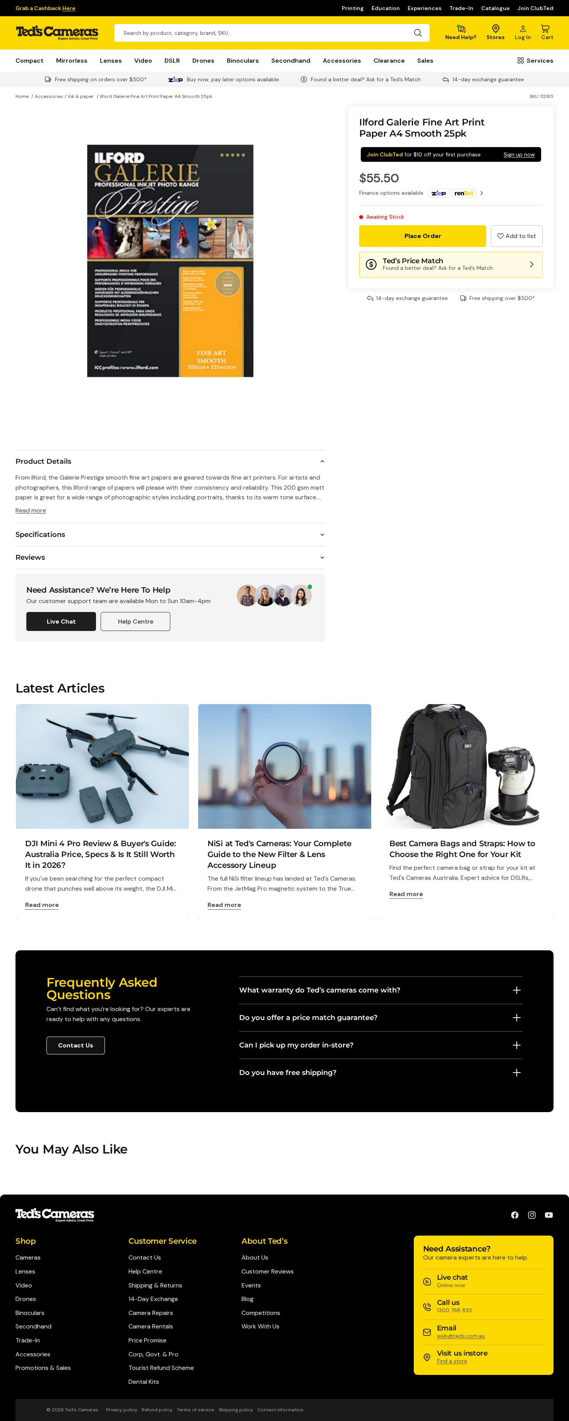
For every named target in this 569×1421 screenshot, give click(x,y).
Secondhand (290, 61)
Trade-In (461, 8)
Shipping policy (236, 1410)
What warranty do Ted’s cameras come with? (319, 990)
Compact (29, 61)
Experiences (425, 8)
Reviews (30, 557)
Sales (425, 61)
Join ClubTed (536, 8)
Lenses (111, 61)
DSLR (172, 61)
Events (251, 1285)
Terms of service (195, 1410)
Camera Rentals (151, 1326)
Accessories (342, 61)
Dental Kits (144, 1382)
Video (143, 61)
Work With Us (260, 1326)
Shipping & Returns (155, 1285)
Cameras (28, 1257)
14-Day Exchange (153, 1299)
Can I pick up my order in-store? (296, 1045)
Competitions (261, 1313)
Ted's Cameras (81, 1410)
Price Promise (147, 1340)
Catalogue (495, 8)
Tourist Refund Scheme (161, 1368)
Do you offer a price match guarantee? (308, 1017)
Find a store (452, 1361)
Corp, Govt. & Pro (153, 1354)
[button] (517, 236)
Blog (248, 1299)
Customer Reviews (268, 1271)
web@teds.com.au (461, 1335)
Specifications (40, 534)
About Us (255, 1257)
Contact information (280, 1410)
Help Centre (135, 621)
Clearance (389, 61)
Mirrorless (71, 61)
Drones (203, 61)
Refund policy (157, 1410)
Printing (353, 8)
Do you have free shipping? (287, 1072)
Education (386, 8)
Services (540, 61)
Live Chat (61, 621)
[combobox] (272, 33)
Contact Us (75, 1045)
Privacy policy (121, 1410)
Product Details (43, 461)
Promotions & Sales (43, 1368)
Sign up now (519, 154)
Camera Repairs (151, 1313)
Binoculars (243, 61)
